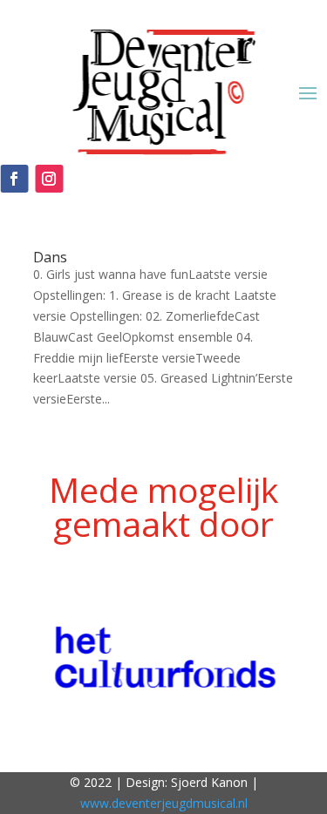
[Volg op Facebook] (14, 179)
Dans (50, 257)
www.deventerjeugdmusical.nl (164, 803)
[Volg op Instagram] (49, 179)
